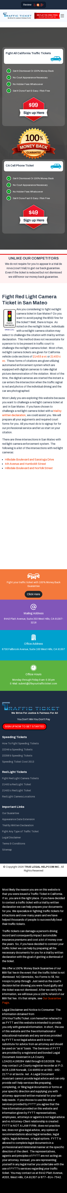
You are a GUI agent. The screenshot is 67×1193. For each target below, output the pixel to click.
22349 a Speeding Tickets (17, 749)
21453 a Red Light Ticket (16, 784)
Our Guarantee (10, 813)
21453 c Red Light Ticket (16, 790)
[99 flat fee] (46, 15)
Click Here (33, 594)
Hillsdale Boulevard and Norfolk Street (29, 468)
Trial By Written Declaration (18, 825)
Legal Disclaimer (11, 837)
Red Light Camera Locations (18, 796)
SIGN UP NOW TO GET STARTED (24, 726)
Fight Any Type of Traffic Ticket (20, 831)
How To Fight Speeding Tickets (20, 743)
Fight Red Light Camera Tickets (20, 778)
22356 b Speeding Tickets (17, 755)
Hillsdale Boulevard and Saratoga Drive (29, 459)
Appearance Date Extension (18, 819)
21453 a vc (40, 356)
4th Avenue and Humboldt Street (25, 463)
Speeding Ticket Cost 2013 (18, 762)
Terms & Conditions (13, 843)
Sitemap (7, 850)
